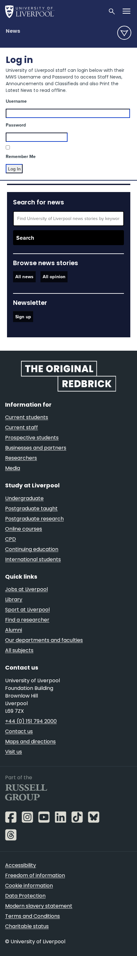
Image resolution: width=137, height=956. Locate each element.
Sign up (23, 316)
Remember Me (21, 156)
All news (24, 276)
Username (16, 101)
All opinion (54, 276)
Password (16, 125)
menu (124, 33)
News (13, 31)
